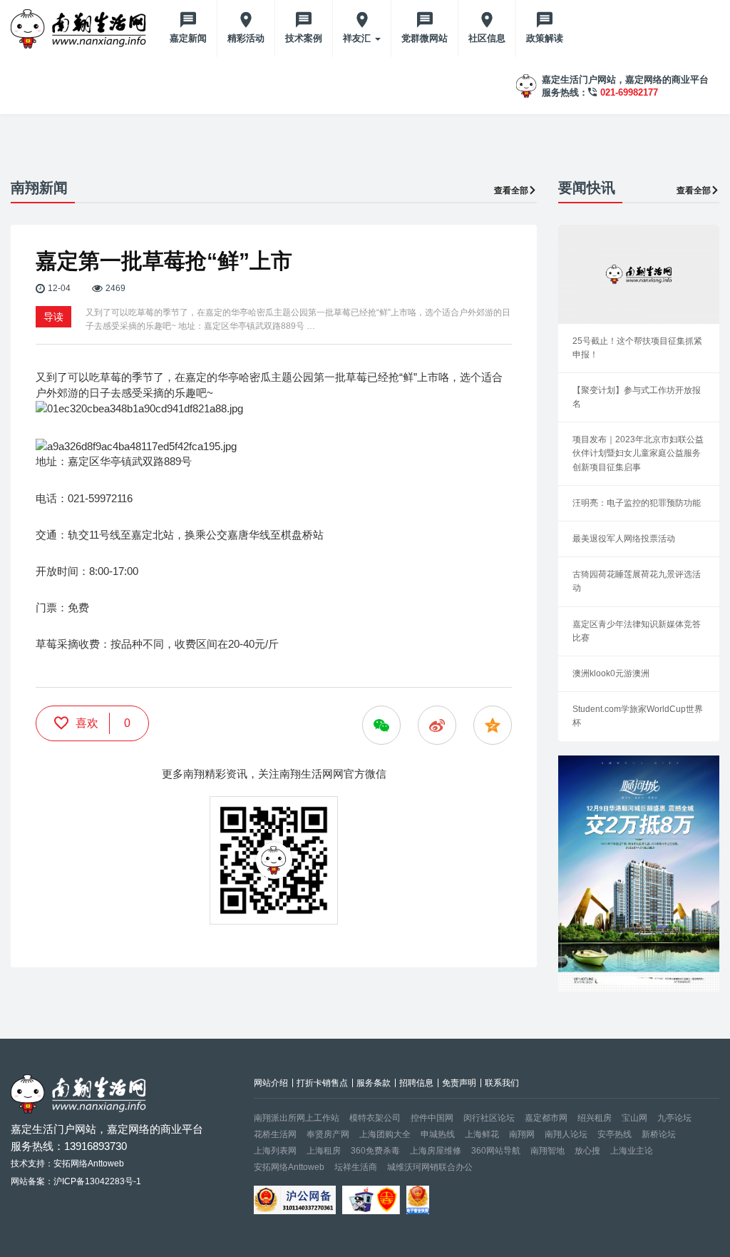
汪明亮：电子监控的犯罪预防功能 (636, 503)
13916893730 (95, 1146)
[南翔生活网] (80, 28)
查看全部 (511, 190)
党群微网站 (424, 38)
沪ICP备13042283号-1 (97, 1181)
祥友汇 (358, 38)
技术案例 (303, 38)
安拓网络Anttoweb (289, 1167)
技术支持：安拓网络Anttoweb (67, 1164)
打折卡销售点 (322, 1083)
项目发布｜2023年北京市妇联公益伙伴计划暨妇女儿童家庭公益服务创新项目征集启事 (638, 453)
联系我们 (502, 1083)
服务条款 (373, 1083)
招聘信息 (416, 1083)
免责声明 (459, 1083)
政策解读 (544, 38)
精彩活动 (245, 38)
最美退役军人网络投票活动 (623, 539)
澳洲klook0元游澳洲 (610, 673)
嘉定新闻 (188, 38)
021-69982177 (629, 92)
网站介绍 (271, 1083)
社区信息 (486, 38)
